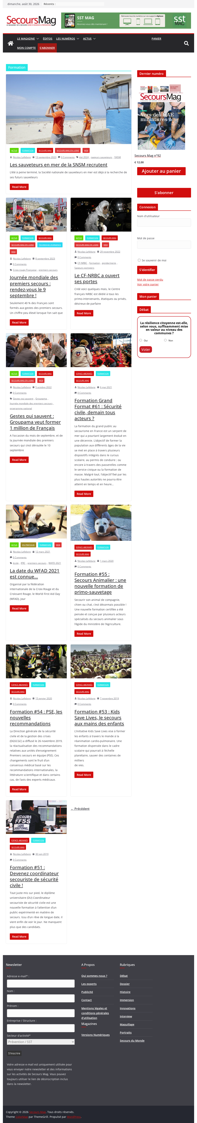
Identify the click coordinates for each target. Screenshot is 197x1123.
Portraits (126, 1032)
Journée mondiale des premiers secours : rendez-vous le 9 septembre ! (34, 286)
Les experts (89, 984)
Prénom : (12, 1006)
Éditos (47, 38)
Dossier (125, 984)
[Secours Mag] (10, 43)
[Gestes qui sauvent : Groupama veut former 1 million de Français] (36, 350)
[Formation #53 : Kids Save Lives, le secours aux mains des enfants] (101, 661)
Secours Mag (45, 150)
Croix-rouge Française (25, 270)
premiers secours (48, 270)
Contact (86, 1000)
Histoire (125, 992)
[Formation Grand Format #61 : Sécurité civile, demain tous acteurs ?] (101, 350)
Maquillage (127, 1024)
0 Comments (68, 157)
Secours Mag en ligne (68, 150)
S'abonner (164, 192)
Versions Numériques (95, 1035)
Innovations (127, 1008)
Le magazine (26, 38)
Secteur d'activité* (19, 1035)
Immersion (127, 1000)
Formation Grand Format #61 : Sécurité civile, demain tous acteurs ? (98, 409)
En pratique (28, 545)
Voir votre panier (148, 284)
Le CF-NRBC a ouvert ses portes (96, 278)
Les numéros (65, 38)
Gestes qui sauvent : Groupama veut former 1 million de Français (35, 422)
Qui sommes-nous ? (94, 976)
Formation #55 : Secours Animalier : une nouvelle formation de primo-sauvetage (100, 583)
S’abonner (47, 48)
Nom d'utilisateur (148, 216)
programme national (21, 408)
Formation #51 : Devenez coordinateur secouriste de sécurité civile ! (34, 876)
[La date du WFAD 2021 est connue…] (36, 522)
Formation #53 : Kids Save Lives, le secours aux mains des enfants (99, 717)
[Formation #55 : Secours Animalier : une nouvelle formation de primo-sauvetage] (101, 523)
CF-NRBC (82, 263)
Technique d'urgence (50, 244)
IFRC (23, 563)
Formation (27, 150)
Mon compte (26, 48)
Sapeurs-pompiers (84, 267)
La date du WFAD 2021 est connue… (34, 573)
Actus (87, 38)
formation (94, 263)
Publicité (87, 992)
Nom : (11, 991)
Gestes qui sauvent (23, 398)
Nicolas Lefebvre (22, 157)
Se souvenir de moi (153, 260)
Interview (126, 1016)
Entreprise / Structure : (22, 1020)
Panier (156, 38)
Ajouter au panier (161, 171)
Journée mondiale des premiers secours (31, 403)
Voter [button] (145, 349)
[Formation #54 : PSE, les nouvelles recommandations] (36, 661)
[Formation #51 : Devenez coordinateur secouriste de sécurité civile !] (36, 817)
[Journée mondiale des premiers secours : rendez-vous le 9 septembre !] (36, 215)
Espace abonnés (84, 373)
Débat (124, 976)
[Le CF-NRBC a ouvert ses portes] (101, 215)
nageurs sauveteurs (101, 157)
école (16, 563)
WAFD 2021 (54, 563)
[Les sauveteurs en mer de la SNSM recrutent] (68, 109)
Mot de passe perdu (150, 279)
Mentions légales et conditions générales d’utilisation (95, 1013)
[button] (37, 38)
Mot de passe (145, 238)
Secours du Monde (132, 1040)
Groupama (41, 398)
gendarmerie (109, 263)
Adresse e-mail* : (18, 976)
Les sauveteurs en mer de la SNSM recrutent (58, 164)
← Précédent (80, 809)
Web (86, 150)
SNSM (117, 157)
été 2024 (84, 157)
